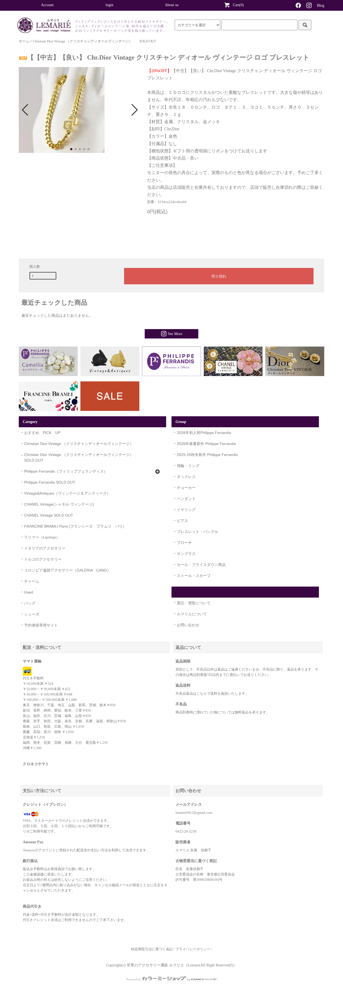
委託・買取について (194, 603)
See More (175, 334)
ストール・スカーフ (194, 575)
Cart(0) (238, 5)
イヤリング (186, 509)
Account (47, 5)
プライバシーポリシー (193, 949)
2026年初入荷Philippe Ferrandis (204, 432)
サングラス (186, 553)
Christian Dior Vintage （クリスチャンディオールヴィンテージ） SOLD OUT (94, 41)
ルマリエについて (192, 614)
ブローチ (184, 542)
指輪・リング (188, 465)
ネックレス (186, 476)
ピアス (182, 520)
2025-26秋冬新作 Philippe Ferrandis (207, 454)
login (109, 5)
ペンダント (186, 498)
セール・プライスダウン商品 (201, 564)
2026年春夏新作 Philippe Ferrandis (206, 443)
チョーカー (186, 487)
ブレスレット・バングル (197, 531)
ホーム (24, 41)
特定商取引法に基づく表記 (152, 949)
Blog (320, 5)
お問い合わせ (188, 625)
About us (171, 5)
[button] (25, 110)
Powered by (133, 979)
